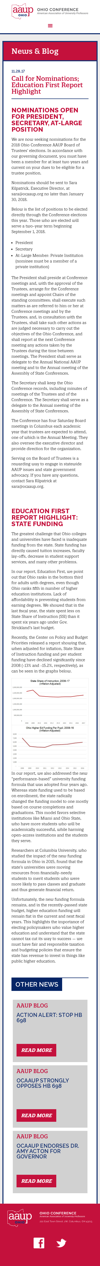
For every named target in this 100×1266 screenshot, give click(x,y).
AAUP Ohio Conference (49, 11)
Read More (36, 1050)
